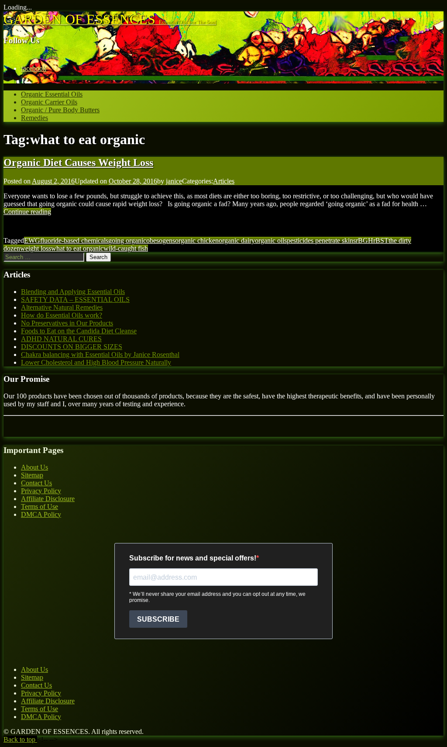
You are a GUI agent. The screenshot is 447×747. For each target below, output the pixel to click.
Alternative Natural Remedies (62, 307)
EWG (32, 240)
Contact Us (36, 483)
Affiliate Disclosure (48, 498)
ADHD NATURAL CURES (61, 338)
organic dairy (237, 240)
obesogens (160, 240)
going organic (127, 240)
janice (174, 181)
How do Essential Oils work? (61, 315)
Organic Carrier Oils (49, 102)
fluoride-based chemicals (74, 240)
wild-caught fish (125, 248)
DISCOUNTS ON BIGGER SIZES (71, 346)
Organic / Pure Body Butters (60, 110)
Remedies (34, 117)
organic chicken (197, 240)
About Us (34, 467)
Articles (223, 181)
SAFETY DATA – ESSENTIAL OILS (75, 299)
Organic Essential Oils (52, 94)
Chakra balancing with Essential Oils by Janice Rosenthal (100, 354)
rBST (381, 240)
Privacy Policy (41, 491)
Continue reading (27, 211)
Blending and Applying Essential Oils (73, 291)
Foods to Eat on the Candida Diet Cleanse (79, 331)
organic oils (271, 240)
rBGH (364, 240)
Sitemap (32, 475)
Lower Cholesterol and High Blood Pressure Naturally (96, 362)
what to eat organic (77, 248)
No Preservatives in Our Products (67, 323)
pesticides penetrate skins (321, 240)
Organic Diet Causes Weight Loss (78, 162)
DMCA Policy (41, 514)
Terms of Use (39, 506)
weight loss (35, 248)
